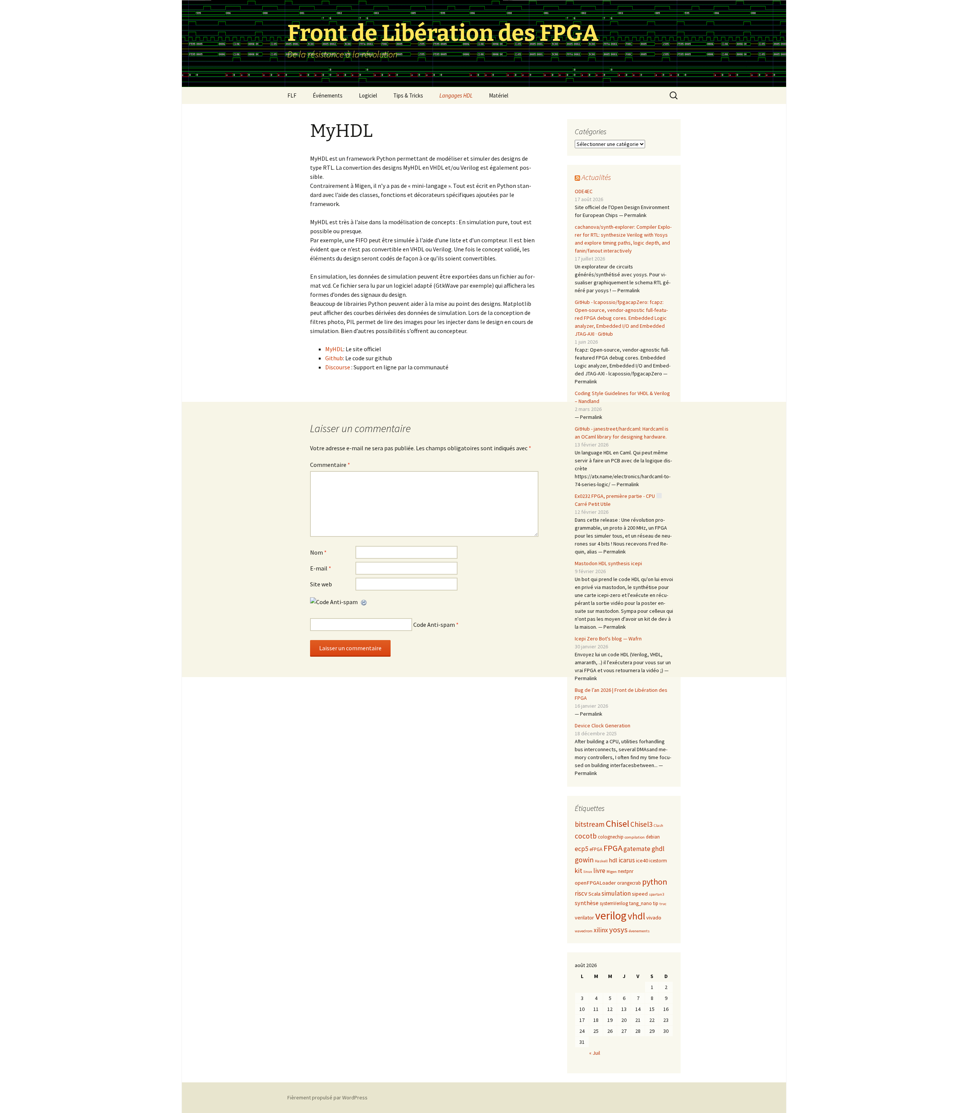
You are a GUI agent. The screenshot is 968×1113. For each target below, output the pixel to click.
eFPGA (595, 849)
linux (587, 871)
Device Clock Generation (602, 725)
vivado (653, 917)
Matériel (498, 95)
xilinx (601, 930)
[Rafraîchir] (364, 602)
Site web (321, 584)
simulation (616, 893)
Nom (318, 552)
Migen (612, 871)
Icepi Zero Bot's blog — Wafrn (608, 638)
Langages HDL (456, 95)
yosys (618, 930)
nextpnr (625, 871)
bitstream (590, 824)
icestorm (658, 860)
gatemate (637, 849)
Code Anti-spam (434, 624)
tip (655, 903)
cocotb (586, 835)
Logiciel (368, 95)
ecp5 (581, 849)
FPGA (612, 848)
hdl (613, 860)
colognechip (611, 837)
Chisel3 (641, 824)
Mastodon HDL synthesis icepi (608, 563)
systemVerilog (614, 903)
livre (599, 871)
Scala (594, 893)
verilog (611, 915)
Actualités (596, 177)
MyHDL (334, 349)
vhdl (636, 916)
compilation (635, 837)
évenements (639, 931)
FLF (291, 95)
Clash (658, 825)
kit (578, 870)
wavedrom (584, 931)
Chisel (617, 823)
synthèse (587, 903)
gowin (584, 859)
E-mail (320, 568)
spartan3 (656, 894)
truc (662, 903)
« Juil (594, 1052)
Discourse (337, 367)
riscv (581, 893)
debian (653, 837)
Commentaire (330, 464)
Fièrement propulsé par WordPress (327, 1097)
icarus (627, 860)
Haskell (601, 861)
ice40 (642, 860)
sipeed (640, 893)
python (654, 881)
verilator (584, 917)
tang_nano (640, 903)
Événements (328, 95)
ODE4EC (584, 191)
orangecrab (629, 883)
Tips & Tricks (408, 95)
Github (334, 358)
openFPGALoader (595, 882)
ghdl (658, 848)
